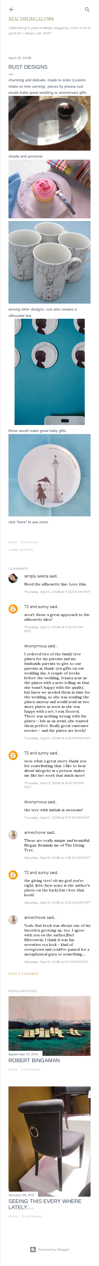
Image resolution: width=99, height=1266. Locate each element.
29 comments (31, 1216)
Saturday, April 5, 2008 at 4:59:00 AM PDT (57, 858)
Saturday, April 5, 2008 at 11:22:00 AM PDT (57, 902)
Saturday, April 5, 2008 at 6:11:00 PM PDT (56, 962)
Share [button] (12, 542)
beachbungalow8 (31, 19)
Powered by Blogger (53, 1249)
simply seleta (36, 576)
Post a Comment (23, 974)
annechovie (35, 832)
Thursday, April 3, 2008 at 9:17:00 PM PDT (57, 817)
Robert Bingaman (34, 1060)
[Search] (87, 8)
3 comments (30, 1069)
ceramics (26, 549)
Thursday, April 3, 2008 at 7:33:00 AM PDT (57, 592)
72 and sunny (36, 606)
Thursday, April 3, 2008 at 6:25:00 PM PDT (57, 738)
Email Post (29, 542)
